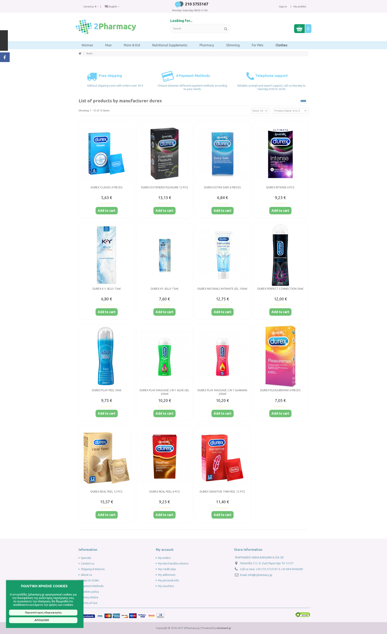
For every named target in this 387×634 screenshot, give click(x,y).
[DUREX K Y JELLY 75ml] (107, 255)
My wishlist (299, 6)
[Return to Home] (80, 53)
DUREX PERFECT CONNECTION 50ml (280, 288)
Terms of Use (89, 603)
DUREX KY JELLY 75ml (164, 288)
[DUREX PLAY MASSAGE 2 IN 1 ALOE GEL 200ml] (165, 356)
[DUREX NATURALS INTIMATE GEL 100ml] (223, 255)
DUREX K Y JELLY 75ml (107, 288)
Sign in (283, 6)
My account (165, 549)
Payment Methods (92, 586)
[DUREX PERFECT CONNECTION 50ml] (281, 255)
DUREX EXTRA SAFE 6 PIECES (222, 187)
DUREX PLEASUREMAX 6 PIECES (280, 390)
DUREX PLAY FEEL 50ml (106, 390)
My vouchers (166, 586)
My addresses (167, 574)
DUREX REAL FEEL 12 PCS (107, 491)
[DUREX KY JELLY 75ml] (165, 255)
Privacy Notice (89, 597)
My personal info (168, 580)
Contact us (87, 563)
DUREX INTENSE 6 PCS (280, 187)
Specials (86, 557)
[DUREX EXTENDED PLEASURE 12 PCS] (165, 154)
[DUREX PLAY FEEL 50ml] (107, 356)
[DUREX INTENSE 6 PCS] (281, 154)
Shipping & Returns (93, 569)
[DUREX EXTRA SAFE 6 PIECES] (223, 154)
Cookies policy (90, 591)
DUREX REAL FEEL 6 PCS (164, 491)
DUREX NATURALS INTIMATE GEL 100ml (222, 288)
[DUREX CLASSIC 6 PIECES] (107, 154)
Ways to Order (90, 580)
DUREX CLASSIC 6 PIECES (107, 187)
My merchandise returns (173, 563)
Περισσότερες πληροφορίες (43, 612)
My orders (164, 557)
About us (86, 574)
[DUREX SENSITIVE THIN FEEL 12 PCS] (223, 458)
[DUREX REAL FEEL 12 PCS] (107, 458)
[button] (87, 45)
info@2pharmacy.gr (260, 575)
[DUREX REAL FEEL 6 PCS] (165, 458)
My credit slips (167, 569)
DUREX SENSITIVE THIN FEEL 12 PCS (222, 491)
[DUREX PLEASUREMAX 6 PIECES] (281, 356)
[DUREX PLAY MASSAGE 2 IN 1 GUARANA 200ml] (223, 356)
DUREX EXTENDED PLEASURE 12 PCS (164, 187)
